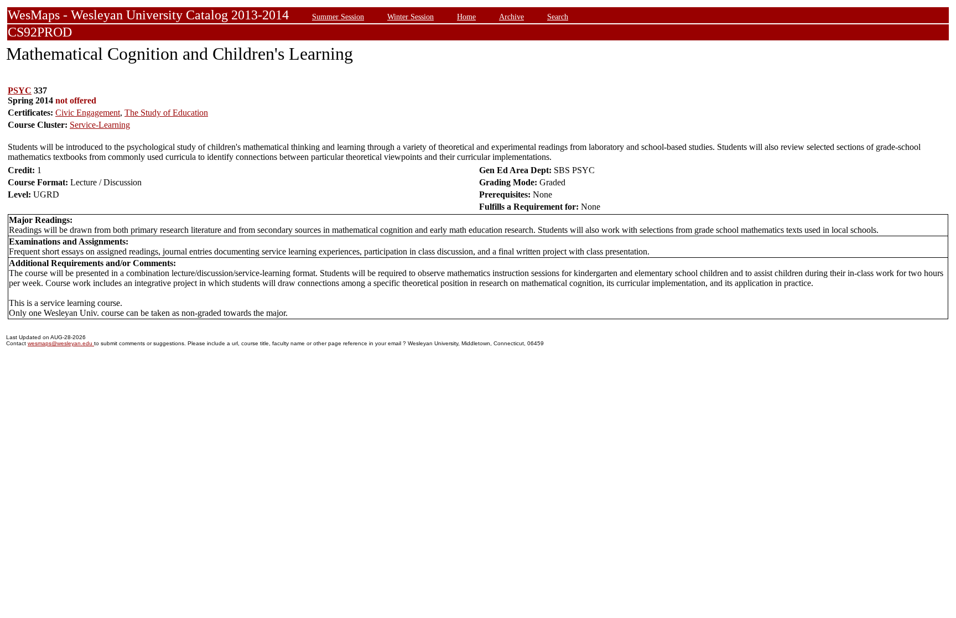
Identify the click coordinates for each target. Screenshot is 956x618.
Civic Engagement (87, 112)
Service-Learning (100, 124)
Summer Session (338, 16)
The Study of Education (166, 112)
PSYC (20, 90)
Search (557, 16)
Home (466, 16)
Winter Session (410, 16)
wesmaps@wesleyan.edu (61, 343)
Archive (511, 16)
